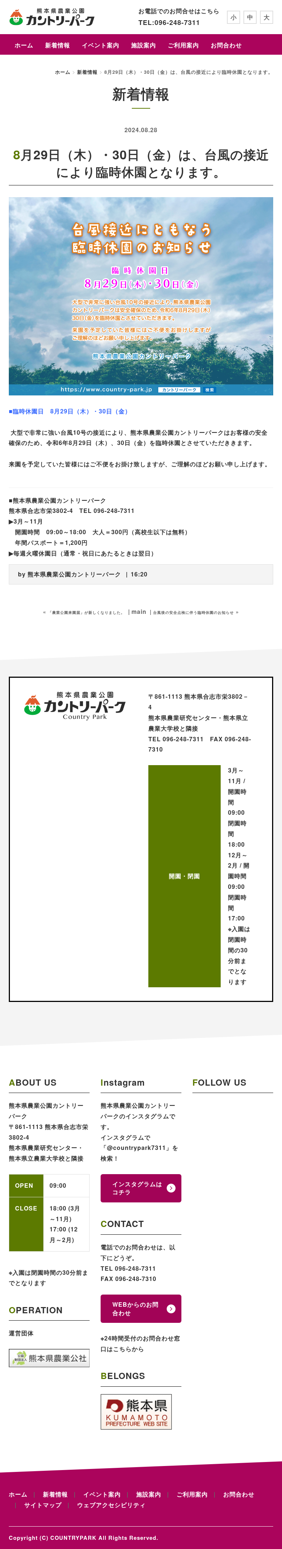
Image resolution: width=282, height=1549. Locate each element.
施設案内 (143, 45)
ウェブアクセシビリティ (111, 1505)
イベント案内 (100, 45)
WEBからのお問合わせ (135, 1308)
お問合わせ (226, 45)
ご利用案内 (183, 45)
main (139, 611)
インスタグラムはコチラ (137, 1188)
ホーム (24, 45)
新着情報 (57, 45)
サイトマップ (43, 1505)
